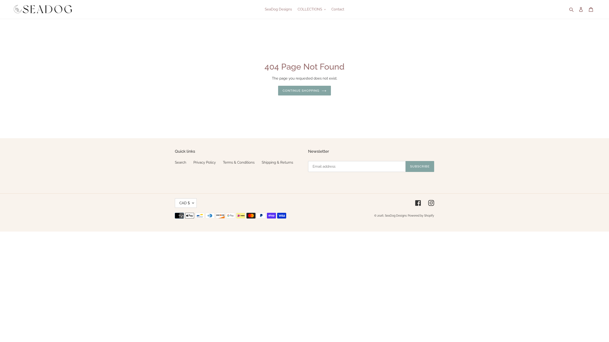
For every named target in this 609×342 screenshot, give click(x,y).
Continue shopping (301, 90)
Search (180, 162)
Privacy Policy (204, 162)
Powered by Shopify (421, 215)
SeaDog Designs (396, 215)
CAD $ (184, 203)
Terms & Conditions (239, 162)
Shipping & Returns (277, 162)
